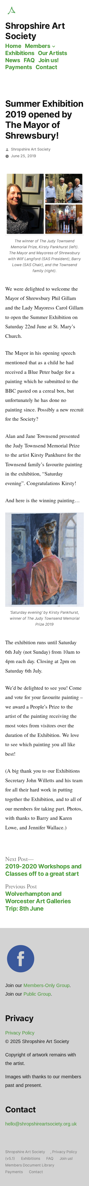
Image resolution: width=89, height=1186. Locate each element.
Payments (18, 67)
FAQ (29, 60)
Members (37, 45)
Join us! (48, 60)
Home (13, 45)
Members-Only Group (46, 985)
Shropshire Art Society (35, 30)
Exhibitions (19, 53)
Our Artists (52, 53)
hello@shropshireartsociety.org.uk (41, 1123)
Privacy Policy (19, 1032)
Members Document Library (29, 1165)
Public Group (37, 994)
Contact (46, 67)
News (12, 60)
